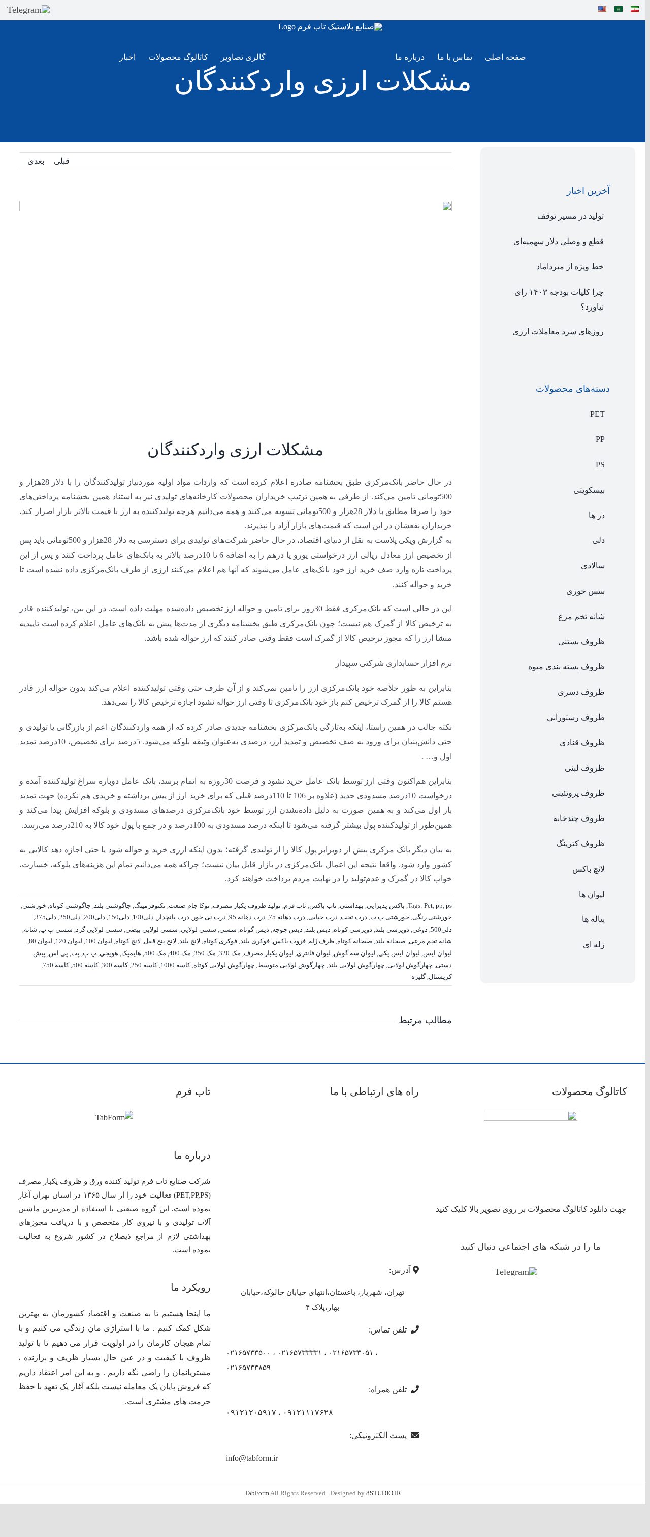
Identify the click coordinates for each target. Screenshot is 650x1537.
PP (600, 439)
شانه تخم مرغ (581, 616)
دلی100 (143, 917)
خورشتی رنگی (432, 917)
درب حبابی (323, 917)
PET (597, 413)
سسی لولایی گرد (99, 929)
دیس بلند (318, 929)
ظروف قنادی (582, 742)
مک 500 (155, 953)
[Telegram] (28, 9)
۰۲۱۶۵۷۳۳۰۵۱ (351, 1353)
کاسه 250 (144, 965)
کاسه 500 (85, 965)
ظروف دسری (581, 692)
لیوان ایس (437, 953)
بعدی (35, 161)
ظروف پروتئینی (578, 793)
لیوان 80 (40, 941)
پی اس (58, 953)
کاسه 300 (115, 965)
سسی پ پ (56, 929)
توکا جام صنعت (189, 905)
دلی (598, 540)
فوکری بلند (255, 941)
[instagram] (63, 9)
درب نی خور (209, 917)
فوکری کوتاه (220, 941)
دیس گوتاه (254, 929)
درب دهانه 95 (247, 917)
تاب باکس (323, 905)
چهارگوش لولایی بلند (356, 965)
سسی (228, 929)
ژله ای (594, 944)
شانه (30, 929)
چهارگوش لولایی (410, 965)
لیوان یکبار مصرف (269, 953)
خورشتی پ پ (389, 917)
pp (439, 905)
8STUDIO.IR (383, 1493)
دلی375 (45, 917)
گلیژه (418, 976)
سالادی (593, 565)
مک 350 (205, 953)
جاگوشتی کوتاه (70, 905)
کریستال (440, 976)
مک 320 (230, 953)
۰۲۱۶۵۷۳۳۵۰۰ (248, 1353)
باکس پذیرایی (386, 905)
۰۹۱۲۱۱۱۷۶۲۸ (308, 1412)
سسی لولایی (198, 929)
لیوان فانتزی (314, 953)
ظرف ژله (321, 941)
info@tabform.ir (252, 1458)
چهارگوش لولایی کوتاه (223, 965)
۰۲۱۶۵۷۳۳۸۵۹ (248, 1367)
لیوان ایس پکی (399, 953)
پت (75, 953)
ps (449, 905)
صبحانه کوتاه (354, 941)
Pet (428, 905)
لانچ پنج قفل (160, 941)
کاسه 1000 (175, 965)
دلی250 (70, 917)
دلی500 (441, 929)
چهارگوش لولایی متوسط (291, 965)
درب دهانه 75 (287, 917)
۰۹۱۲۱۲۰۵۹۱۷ (251, 1412)
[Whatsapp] (563, 1272)
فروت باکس (289, 941)
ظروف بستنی (581, 641)
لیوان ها (592, 894)
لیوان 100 (98, 941)
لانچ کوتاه (128, 941)
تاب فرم (295, 905)
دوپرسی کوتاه (353, 929)
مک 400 (180, 953)
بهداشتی (352, 905)
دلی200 (94, 917)
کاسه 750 (56, 965)
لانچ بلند (189, 941)
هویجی (109, 953)
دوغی (420, 929)
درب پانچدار (173, 917)
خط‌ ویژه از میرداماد (570, 266)
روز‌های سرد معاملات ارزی (558, 331)
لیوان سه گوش (354, 953)
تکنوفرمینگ (150, 905)
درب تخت (354, 917)
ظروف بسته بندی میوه (566, 666)
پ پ (89, 953)
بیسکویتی (589, 490)
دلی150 (118, 917)
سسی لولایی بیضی (151, 929)
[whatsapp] (80, 9)
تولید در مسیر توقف (570, 216)
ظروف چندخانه (579, 818)
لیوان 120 (68, 941)
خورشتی (34, 905)
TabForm (257, 1493)
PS (600, 464)
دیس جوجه (287, 929)
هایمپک (131, 953)
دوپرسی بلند (392, 929)
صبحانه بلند (390, 941)
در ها (597, 515)
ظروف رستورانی (576, 717)
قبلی (62, 161)
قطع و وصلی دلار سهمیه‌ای (558, 241)
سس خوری (585, 591)
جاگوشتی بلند (112, 905)
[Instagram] (548, 1272)
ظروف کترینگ (580, 843)
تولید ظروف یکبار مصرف (247, 905)
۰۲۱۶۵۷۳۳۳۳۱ (299, 1353)
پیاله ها (593, 919)
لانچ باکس (588, 869)
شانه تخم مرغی (430, 941)
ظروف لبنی (585, 768)
